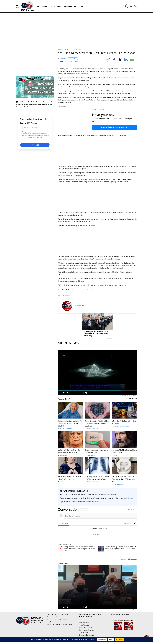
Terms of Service (52, 614)
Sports (59, 6)
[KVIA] (27, 6)
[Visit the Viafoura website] (132, 559)
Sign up (133, 509)
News (38, 6)
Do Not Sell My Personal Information (59, 624)
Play (75, 6)
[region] (97, 534)
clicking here (129, 498)
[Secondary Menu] (19, 6)
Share (82, 6)
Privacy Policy (64, 614)
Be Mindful (68, 6)
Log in (128, 509)
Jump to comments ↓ (64, 295)
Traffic (52, 6)
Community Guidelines (55, 617)
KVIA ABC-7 (63, 58)
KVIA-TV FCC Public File (56, 619)
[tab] (63, 523)
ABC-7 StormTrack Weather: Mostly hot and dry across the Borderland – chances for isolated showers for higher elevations (34, 104)
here (97, 501)
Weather (45, 6)
